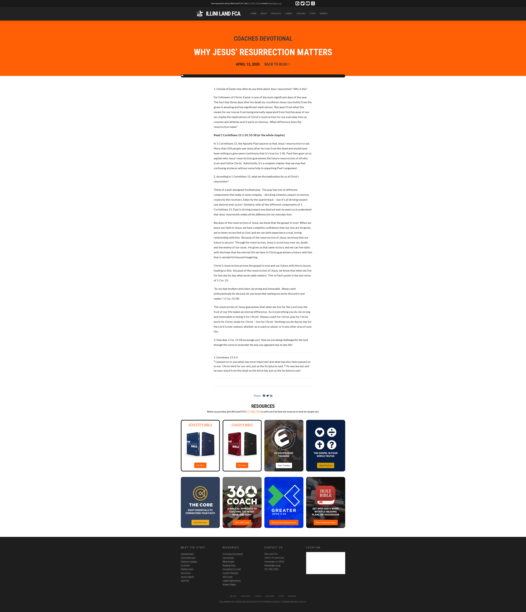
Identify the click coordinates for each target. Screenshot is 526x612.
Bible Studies (228, 561)
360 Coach (227, 576)
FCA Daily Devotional (233, 554)
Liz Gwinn (185, 565)
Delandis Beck (187, 554)
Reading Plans (229, 565)
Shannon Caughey (189, 561)
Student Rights (229, 584)
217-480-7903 (253, 3)
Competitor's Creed (232, 569)
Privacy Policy (272, 601)
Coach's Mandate (230, 573)
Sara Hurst (186, 573)
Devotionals (228, 557)
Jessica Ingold (187, 576)
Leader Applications (232, 580)
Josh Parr (185, 580)
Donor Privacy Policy (294, 601)
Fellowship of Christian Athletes (238, 601)
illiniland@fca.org (274, 3)
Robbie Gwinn (187, 569)
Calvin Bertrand (188, 557)
